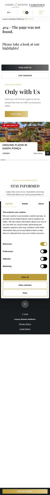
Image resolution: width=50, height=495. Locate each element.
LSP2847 (6, 153)
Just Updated (25, 75)
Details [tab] (25, 204)
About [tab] (41, 204)
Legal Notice (25, 329)
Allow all (25, 277)
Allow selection (25, 285)
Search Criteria (25, 491)
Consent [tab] (9, 204)
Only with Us (25, 67)
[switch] (43, 251)
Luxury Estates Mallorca (13, 19)
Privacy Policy (25, 324)
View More (16, 114)
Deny (25, 293)
